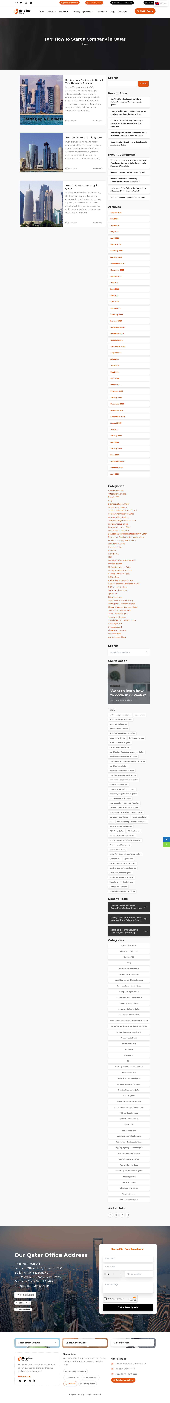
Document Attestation (118, 530)
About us (52, 12)
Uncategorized (115, 624)
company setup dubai (118, 524)
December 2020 (117, 461)
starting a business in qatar (121, 877)
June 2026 (114, 225)
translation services (118, 887)
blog (110, 500)
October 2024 (116, 340)
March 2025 (115, 308)
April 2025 (114, 302)
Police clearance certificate (120, 580)
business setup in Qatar (118, 504)
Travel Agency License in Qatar (122, 620)
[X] (116, 1215)
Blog (112, 12)
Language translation (119, 817)
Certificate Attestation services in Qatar (127, 761)
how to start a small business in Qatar (126, 812)
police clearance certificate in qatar (125, 840)
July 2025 (114, 283)
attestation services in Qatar (122, 733)
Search (113, 77)
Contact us (122, 12)
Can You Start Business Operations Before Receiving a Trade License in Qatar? (126, 102)
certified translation (118, 766)
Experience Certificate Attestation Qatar (126, 537)
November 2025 (117, 270)
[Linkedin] (31, 3)
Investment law (115, 547)
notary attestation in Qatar (120, 570)
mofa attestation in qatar (121, 826)
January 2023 (116, 436)
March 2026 (115, 244)
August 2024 (116, 353)
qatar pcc (129, 859)
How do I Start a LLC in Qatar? (83, 137)
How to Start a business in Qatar (124, 808)
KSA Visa (112, 550)
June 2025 (114, 289)
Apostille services (115, 491)
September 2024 (117, 346)
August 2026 (116, 212)
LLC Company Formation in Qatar (131, 822)
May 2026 (114, 232)
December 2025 (117, 264)
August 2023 (115, 423)
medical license (115, 564)
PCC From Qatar (117, 831)
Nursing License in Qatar (119, 574)
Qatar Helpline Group (118, 590)
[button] (63, 11)
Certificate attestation (118, 507)
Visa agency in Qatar (117, 630)
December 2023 (117, 404)
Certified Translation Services (123, 775)
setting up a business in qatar (123, 863)
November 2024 (117, 334)
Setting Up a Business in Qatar (121, 604)
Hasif (112, 172)
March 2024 (115, 385)
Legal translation (140, 817)
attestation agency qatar (121, 719)
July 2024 (114, 359)
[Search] (147, 652)
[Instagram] (26, 3)
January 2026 (116, 257)
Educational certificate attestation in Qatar (127, 534)
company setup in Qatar (120, 798)
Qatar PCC (113, 594)
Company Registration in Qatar (122, 520)
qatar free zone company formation (125, 854)
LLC (109, 557)
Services (62, 12)
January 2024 (116, 398)
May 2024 (114, 372)
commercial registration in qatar (124, 780)
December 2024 (117, 327)
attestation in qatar (118, 724)
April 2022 (114, 442)
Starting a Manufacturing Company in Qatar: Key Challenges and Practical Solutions (126, 123)
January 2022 (116, 448)
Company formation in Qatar (121, 514)
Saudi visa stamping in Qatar (121, 600)
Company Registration (81, 12)
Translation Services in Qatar (122, 891)
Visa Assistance (114, 634)
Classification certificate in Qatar (122, 510)
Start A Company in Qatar (119, 610)
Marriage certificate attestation (122, 560)
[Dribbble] (127, 1215)
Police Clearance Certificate (122, 836)
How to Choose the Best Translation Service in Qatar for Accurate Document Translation (128, 163)
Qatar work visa (115, 597)
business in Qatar (117, 738)
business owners (136, 738)
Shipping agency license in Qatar (123, 607)
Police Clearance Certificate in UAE (124, 584)
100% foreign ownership (120, 715)
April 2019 (114, 474)
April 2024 (114, 378)
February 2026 (116, 251)
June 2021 (114, 455)
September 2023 (117, 417)
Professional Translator (120, 845)
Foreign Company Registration (122, 540)
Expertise (101, 12)
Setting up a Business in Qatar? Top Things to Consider (84, 81)
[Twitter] (21, 3)
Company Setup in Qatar (119, 527)
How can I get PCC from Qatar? (131, 172)
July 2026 (114, 219)
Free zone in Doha (116, 544)
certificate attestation (119, 747)
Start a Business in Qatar (120, 873)
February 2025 (116, 315)
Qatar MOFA (115, 859)
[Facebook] (16, 3)
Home (41, 12)
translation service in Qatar (121, 882)
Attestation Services (117, 494)
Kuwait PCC (113, 554)
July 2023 (114, 429)
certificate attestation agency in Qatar (127, 752)
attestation (140, 715)
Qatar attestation (117, 850)
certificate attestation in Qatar (123, 757)
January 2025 (116, 321)
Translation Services (117, 617)
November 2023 (117, 410)
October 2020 (116, 468)
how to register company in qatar (124, 803)
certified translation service (122, 771)
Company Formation (118, 784)
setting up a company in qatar (123, 868)
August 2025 (115, 276)
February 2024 (116, 391)
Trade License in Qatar (118, 614)
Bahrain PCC (113, 497)
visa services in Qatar (117, 637)
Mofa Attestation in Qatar (119, 567)
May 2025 (114, 295)
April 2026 (114, 238)
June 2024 (115, 366)
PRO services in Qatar (118, 587)
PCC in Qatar (114, 577)
